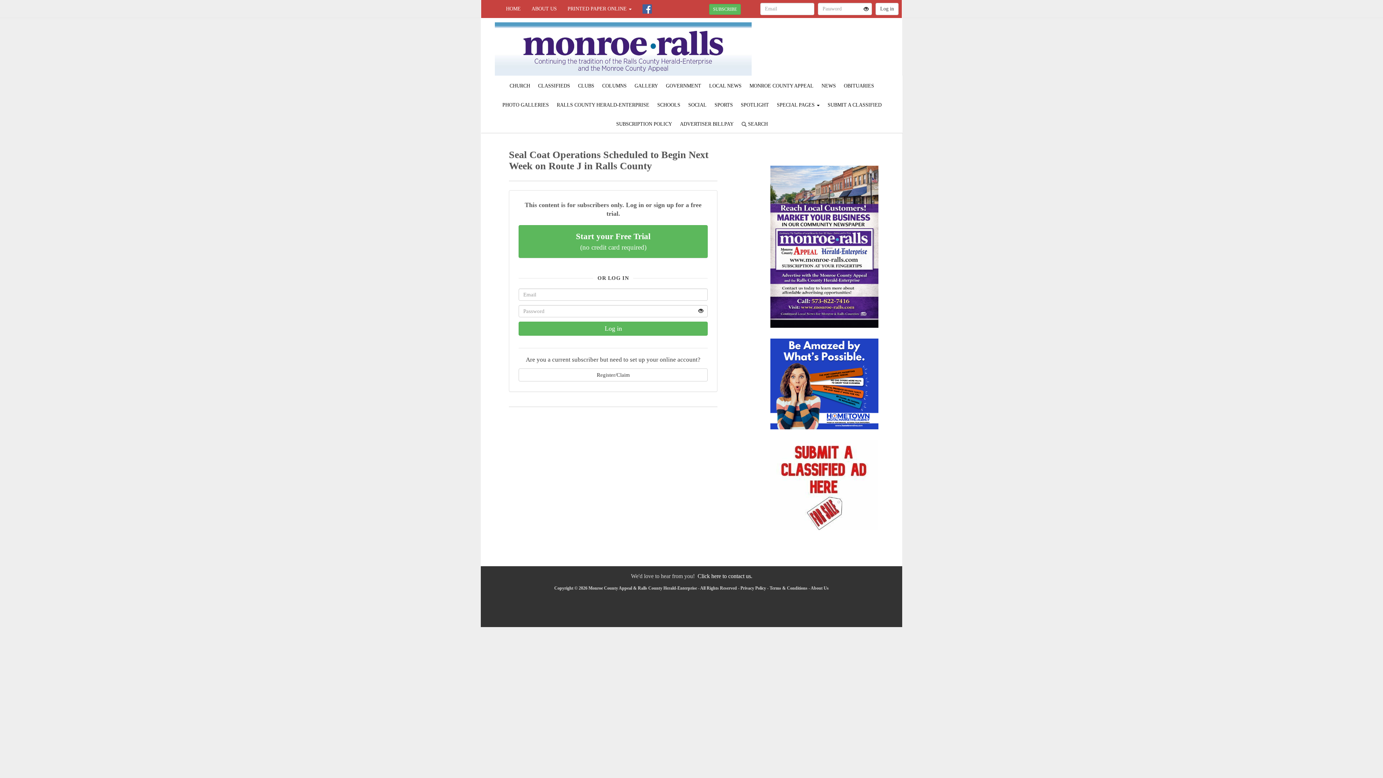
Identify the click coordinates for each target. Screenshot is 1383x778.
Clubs (586, 86)
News (829, 86)
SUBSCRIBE (725, 9)
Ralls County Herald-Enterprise (603, 105)
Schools (668, 105)
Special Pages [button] (796, 105)
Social (697, 105)
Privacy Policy (753, 588)
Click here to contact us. (725, 576)
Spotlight (755, 105)
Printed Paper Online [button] (598, 9)
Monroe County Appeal (781, 86)
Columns (614, 86)
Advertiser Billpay (707, 124)
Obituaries (859, 86)
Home (513, 9)
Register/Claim (613, 375)
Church (520, 86)
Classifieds (554, 86)
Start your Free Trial (613, 241)
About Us (544, 9)
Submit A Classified (855, 105)
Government (683, 86)
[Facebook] (647, 9)
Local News (725, 86)
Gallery (646, 86)
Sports (724, 105)
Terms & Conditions (788, 588)
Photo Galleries (525, 105)
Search (757, 124)
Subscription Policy (644, 124)
